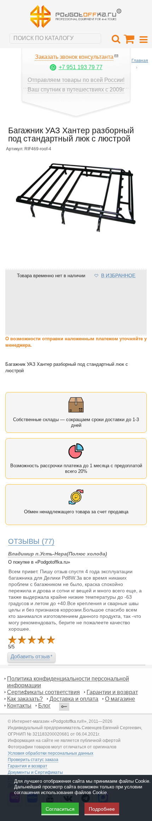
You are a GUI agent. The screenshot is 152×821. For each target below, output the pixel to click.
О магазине (120, 699)
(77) (31, 541)
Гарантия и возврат (27, 766)
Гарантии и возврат (112, 692)
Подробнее (102, 809)
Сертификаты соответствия (43, 692)
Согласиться (60, 809)
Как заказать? (25, 699)
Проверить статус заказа (33, 759)
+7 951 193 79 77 (81, 67)
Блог (44, 706)
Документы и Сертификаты (35, 772)
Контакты (19, 706)
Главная (139, 60)
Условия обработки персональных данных (50, 753)
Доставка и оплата (73, 699)
